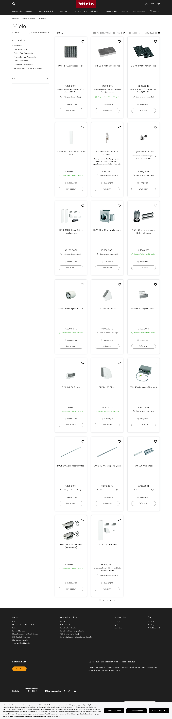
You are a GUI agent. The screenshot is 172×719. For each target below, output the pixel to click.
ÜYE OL (19, 668)
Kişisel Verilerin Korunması (21, 637)
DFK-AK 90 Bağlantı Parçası (143, 309)
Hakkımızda (16, 622)
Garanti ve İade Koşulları (68, 628)
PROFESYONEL (111, 11)
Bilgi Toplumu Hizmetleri (20, 640)
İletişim (14, 628)
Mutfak (24, 18)
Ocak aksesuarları (21, 61)
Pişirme (32, 18)
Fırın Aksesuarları (20, 49)
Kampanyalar (125, 11)
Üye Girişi (151, 625)
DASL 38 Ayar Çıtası (143, 466)
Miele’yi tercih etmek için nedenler (23, 625)
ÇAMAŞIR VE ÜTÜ (46, 11)
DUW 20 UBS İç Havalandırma (107, 230)
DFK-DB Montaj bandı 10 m (70, 309)
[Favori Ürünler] (152, 4)
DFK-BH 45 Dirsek (107, 309)
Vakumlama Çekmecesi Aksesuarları (28, 68)
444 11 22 (156, 11)
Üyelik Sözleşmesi (154, 628)
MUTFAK (63, 11)
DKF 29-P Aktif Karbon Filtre (107, 66)
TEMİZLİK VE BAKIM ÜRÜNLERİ (86, 11)
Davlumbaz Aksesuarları (23, 64)
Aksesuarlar (17, 46)
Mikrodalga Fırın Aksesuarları (25, 57)
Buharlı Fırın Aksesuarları (23, 53)
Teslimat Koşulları (66, 625)
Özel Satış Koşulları (139, 11)
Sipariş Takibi (118, 628)
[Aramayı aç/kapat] (13, 4)
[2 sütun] (156, 33)
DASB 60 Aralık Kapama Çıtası (107, 466)
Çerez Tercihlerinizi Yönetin (21, 643)
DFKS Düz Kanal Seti (107, 545)
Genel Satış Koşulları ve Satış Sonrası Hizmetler (76, 637)
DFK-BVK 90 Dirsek (71, 387)
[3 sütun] (159, 33)
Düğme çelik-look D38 (143, 152)
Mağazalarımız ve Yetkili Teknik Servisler (25, 634)
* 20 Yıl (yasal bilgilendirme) (69, 634)
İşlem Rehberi (64, 622)
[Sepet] (158, 4)
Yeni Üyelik (151, 622)
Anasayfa (15, 18)
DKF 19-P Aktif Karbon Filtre (143, 66)
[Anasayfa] (86, 4)
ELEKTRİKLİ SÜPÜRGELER (22, 11)
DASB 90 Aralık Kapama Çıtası (70, 466)
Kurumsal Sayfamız (18, 631)
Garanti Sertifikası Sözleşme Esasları (72, 631)
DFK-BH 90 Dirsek (107, 387)
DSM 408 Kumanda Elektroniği (144, 387)
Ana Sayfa (117, 622)
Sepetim (116, 625)
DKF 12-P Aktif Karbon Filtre (70, 66)
